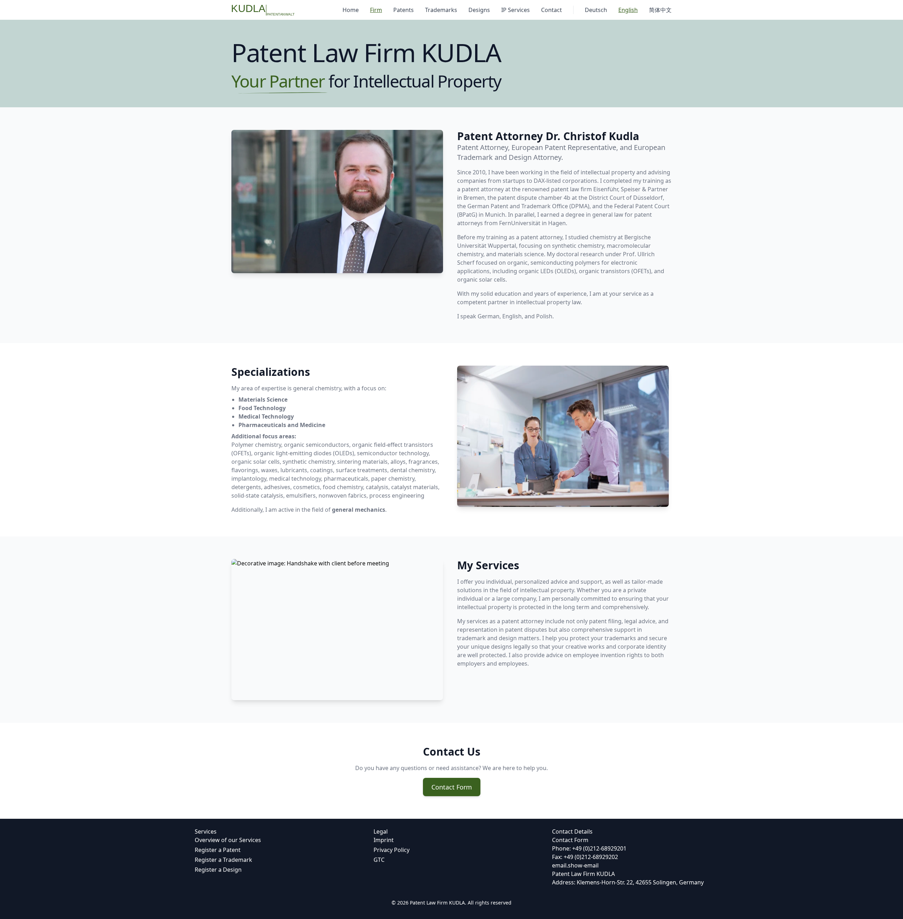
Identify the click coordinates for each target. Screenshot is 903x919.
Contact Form (451, 787)
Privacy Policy (392, 850)
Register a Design (218, 869)
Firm (376, 10)
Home (351, 10)
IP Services (515, 10)
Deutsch (596, 10)
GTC (379, 860)
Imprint (384, 840)
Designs (479, 10)
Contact (551, 10)
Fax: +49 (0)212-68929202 (585, 857)
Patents (403, 10)
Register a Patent (218, 850)
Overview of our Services (228, 840)
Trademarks (441, 10)
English (628, 10)
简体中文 (660, 10)
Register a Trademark (223, 860)
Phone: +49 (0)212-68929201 (589, 848)
